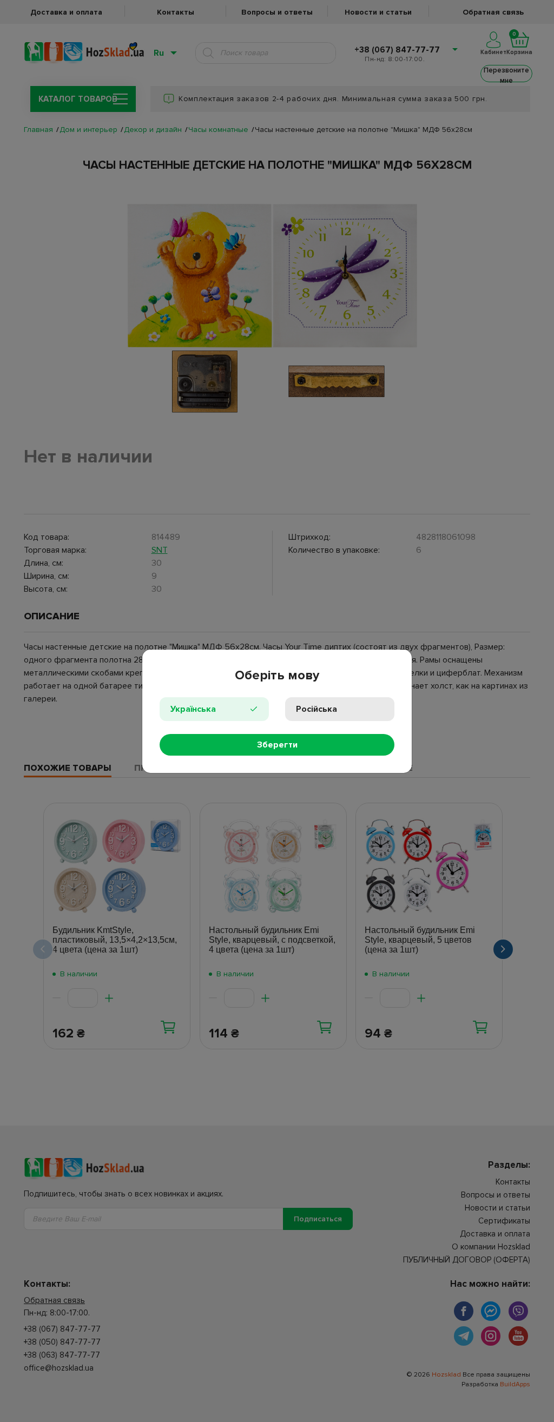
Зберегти (277, 744)
